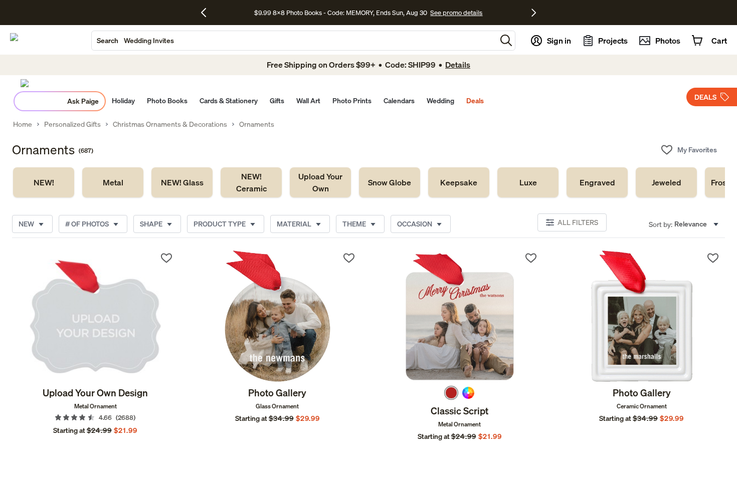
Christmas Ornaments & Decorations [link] (170, 124)
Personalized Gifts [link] (72, 124)
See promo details (456, 12)
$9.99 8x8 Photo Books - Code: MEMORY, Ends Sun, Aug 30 (340, 12)
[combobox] (294, 40)
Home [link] (22, 124)
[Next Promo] (533, 13)
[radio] (451, 393)
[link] (43, 182)
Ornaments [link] (256, 124)
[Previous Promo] (207, 12)
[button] (506, 40)
